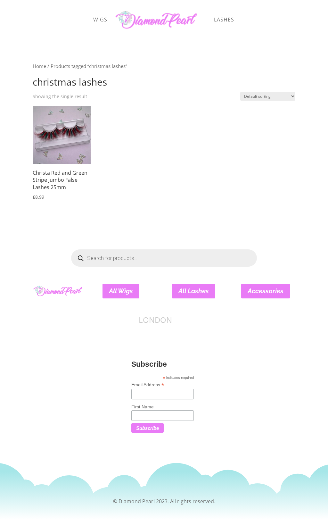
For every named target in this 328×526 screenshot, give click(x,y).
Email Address (147, 385)
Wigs (100, 20)
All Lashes (193, 291)
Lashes (224, 20)
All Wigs (121, 291)
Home (39, 66)
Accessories (265, 291)
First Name (142, 406)
